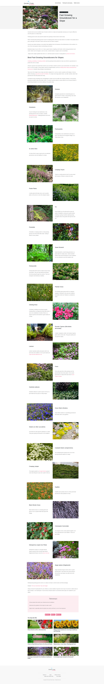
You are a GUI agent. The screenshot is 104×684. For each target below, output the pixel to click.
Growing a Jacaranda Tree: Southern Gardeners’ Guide (40, 653)
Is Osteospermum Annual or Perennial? (66, 653)
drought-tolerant (42, 471)
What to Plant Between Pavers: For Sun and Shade (40, 640)
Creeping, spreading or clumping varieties (37, 61)
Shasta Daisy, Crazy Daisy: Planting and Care (66, 640)
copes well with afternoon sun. (35, 354)
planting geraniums (33, 115)
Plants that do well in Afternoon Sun (40, 626)
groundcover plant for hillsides (42, 73)
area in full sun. (46, 553)
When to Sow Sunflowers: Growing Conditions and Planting (66, 626)
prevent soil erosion (70, 53)
